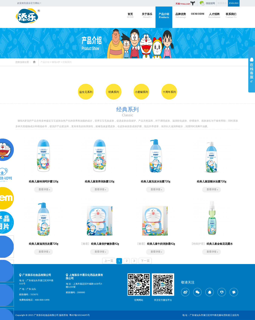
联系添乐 (222, 3)
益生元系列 (85, 92)
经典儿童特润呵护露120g (43, 181)
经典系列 (67, 62)
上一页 (108, 260)
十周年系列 (169, 92)
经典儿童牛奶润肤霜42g (155, 244)
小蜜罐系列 (141, 92)
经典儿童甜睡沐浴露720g (211, 181)
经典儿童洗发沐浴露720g (155, 181)
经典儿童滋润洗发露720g (43, 244)
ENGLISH (234, 3)
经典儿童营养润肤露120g (99, 181)
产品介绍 (45, 62)
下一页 (145, 260)
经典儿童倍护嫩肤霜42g (99, 244)
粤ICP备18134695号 (79, 315)
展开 (251, 68)
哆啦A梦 (56, 62)
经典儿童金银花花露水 (211, 244)
